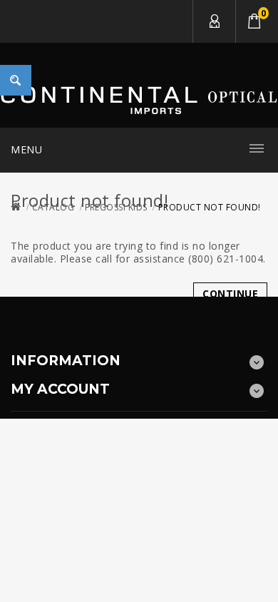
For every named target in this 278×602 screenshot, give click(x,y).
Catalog (53, 207)
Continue (230, 293)
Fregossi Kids (116, 207)
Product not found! (209, 207)
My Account (214, 21)
